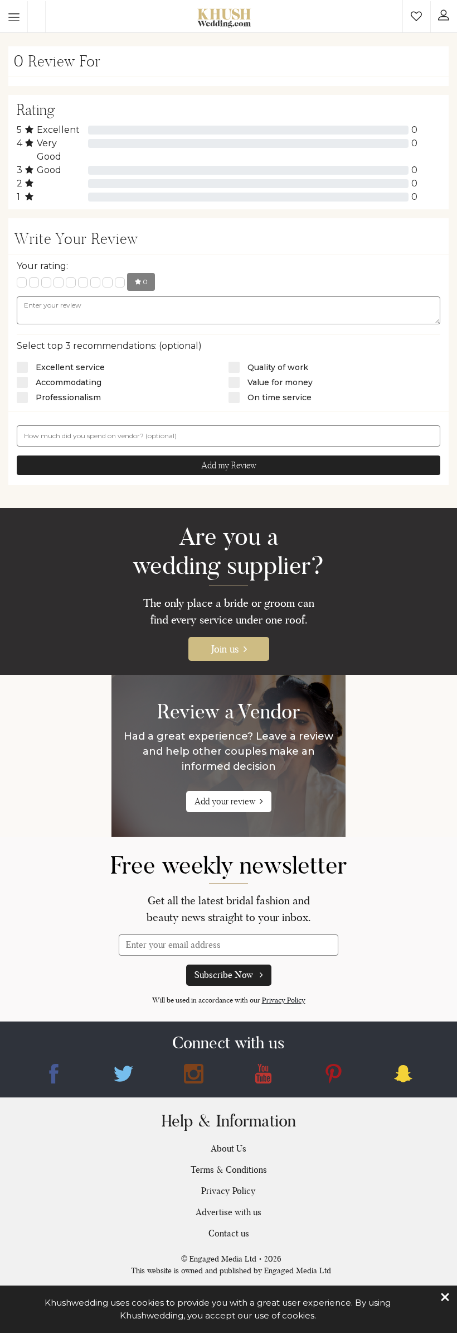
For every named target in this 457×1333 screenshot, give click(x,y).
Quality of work (277, 367)
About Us (228, 1148)
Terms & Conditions (229, 1170)
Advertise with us (228, 1212)
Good (49, 170)
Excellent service (70, 367)
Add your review (225, 801)
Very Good (49, 150)
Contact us (228, 1233)
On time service (279, 397)
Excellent (58, 129)
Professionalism (68, 397)
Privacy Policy (283, 1000)
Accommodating (68, 382)
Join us (225, 648)
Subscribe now (225, 975)
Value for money (280, 382)
